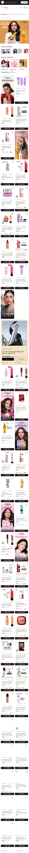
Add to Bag (21, 102)
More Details (21, 359)
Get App (24, 2)
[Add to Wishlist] (26, 77)
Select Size (7, 128)
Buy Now (8, 359)
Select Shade (7, 158)
